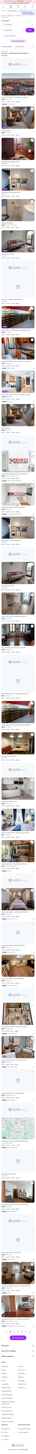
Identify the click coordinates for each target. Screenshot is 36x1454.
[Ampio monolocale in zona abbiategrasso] (18, 1085)
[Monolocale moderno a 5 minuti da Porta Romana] (18, 904)
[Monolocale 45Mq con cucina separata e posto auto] (18, 353)
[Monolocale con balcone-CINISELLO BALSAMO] (18, 1132)
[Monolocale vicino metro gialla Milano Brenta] (18, 607)
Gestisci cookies (6, 1387)
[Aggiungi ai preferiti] (32, 75)
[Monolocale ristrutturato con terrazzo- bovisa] (18, 1052)
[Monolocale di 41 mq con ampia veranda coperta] (18, 684)
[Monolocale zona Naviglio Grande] (18, 182)
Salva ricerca (8, 46)
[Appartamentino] (18, 121)
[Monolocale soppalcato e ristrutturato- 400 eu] (18, 1018)
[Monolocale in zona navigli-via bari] (18, 1244)
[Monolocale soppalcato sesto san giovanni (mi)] (18, 466)
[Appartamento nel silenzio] (18, 746)
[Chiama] (34, 104)
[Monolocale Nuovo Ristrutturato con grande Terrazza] (18, 321)
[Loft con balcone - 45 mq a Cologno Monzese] (18, 856)
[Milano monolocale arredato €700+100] (18, 290)
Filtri (30, 30)
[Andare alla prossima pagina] (29, 1332)
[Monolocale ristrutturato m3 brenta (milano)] (18, 499)
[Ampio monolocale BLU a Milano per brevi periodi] (18, 824)
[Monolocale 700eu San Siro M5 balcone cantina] (18, 89)
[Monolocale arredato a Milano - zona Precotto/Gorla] (18, 1278)
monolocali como (12, 11)
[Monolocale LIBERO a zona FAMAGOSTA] (18, 970)
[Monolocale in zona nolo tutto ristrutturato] (18, 937)
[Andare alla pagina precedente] (6, 1332)
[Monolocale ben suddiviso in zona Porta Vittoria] (18, 1196)
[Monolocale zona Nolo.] (18, 244)
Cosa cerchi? (5, 20)
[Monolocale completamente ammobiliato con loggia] (18, 386)
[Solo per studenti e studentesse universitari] (18, 638)
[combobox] (18, 24)
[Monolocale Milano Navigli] (18, 1164)
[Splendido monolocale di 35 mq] (18, 152)
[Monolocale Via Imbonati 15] (18, 792)
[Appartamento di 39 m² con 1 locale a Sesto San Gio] (18, 1311)
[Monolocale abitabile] (18, 214)
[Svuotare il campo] (32, 24)
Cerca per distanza (18, 41)
